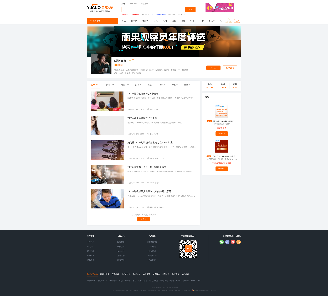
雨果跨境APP (152, 242)
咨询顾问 (221, 133)
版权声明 (121, 260)
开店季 (212, 21)
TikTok (156, 109)
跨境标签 (152, 260)
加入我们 (90, 247)
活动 (192, 21)
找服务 (145, 21)
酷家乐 (178, 281)
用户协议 (90, 256)
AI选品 (121, 281)
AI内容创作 (113, 281)
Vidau (193, 281)
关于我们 (90, 242)
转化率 (157, 183)
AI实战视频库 (153, 281)
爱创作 (172, 281)
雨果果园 (152, 251)
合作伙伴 (121, 247)
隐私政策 (90, 260)
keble (199, 281)
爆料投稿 (90, 251)
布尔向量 (186, 281)
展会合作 (121, 251)
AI (221, 21)
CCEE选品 (152, 247)
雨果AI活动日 (91, 281)
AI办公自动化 (142, 281)
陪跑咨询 (221, 169)
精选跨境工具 (102, 281)
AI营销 (127, 281)
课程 (174, 21)
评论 (151, 134)
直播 (183, 21)
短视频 (152, 158)
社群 (202, 21)
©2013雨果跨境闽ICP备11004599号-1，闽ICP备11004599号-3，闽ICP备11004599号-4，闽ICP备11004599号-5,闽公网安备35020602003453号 (164, 290)
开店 (124, 21)
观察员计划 (152, 256)
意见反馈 (121, 256)
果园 (165, 21)
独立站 (134, 21)
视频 (156, 158)
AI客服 (134, 281)
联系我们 (121, 242)
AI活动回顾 (164, 281)
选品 (155, 21)
